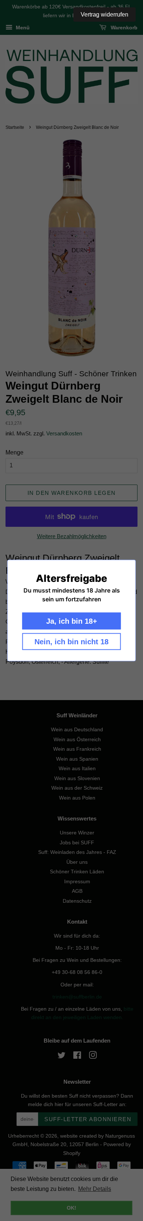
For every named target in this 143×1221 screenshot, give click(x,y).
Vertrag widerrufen (104, 14)
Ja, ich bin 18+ (71, 621)
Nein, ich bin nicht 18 (71, 642)
